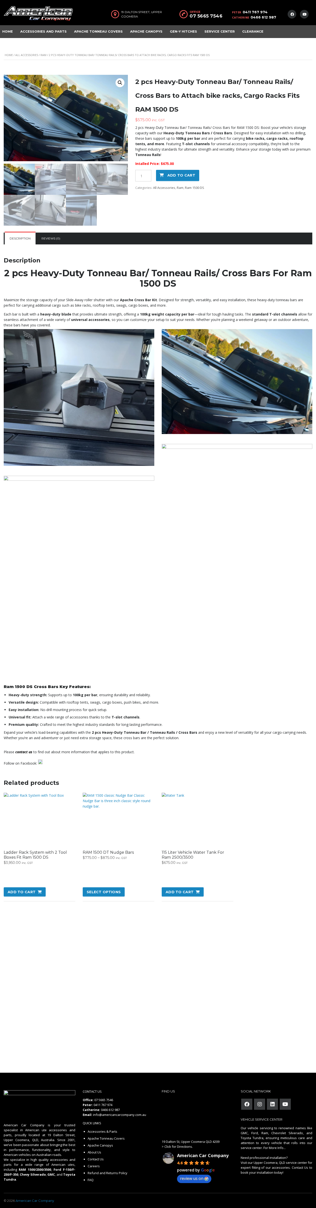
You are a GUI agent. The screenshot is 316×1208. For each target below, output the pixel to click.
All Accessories (26, 55)
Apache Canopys (146, 31)
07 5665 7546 (206, 16)
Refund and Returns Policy (107, 1173)
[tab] (20, 238)
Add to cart (181, 175)
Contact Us (96, 1159)
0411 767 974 (255, 12)
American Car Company (203, 1155)
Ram (43, 55)
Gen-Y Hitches (183, 31)
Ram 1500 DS (194, 187)
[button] (120, 82)
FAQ (91, 1180)
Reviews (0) (50, 238)
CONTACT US (92, 1091)
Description (20, 238)
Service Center (219, 31)
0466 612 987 (263, 17)
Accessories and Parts (43, 31)
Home (9, 55)
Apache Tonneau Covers (98, 31)
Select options (104, 892)
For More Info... (274, 1148)
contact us (23, 752)
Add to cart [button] (22, 892)
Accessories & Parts (102, 1131)
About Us (94, 1152)
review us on (191, 1178)
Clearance (252, 31)
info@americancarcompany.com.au (119, 1114)
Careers (94, 1166)
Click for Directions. (178, 1146)
